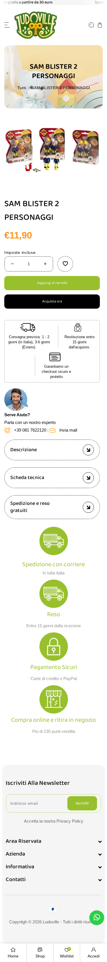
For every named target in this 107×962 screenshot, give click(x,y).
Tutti (21, 87)
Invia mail (68, 430)
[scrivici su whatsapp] (97, 918)
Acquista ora (52, 302)
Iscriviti (82, 803)
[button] (7, 25)
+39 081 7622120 (30, 430)
